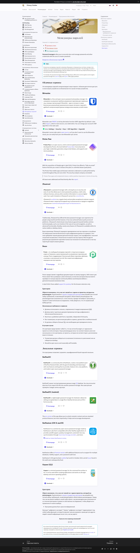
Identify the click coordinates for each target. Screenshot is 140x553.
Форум (74, 9)
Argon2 (48, 124)
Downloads (49, 116)
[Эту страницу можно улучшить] (71, 522)
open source (65, 132)
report (76, 179)
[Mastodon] (102, 548)
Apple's (66, 76)
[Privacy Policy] (59, 111)
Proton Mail (70, 147)
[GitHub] (114, 548)
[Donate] (116, 5)
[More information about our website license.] (24, 551)
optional (57, 76)
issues (89, 458)
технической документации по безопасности (66, 203)
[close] (138, 2)
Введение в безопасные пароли (52, 60)
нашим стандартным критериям (72, 294)
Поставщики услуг (52, 51)
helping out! (86, 534)
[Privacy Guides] (23, 5)
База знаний (32, 9)
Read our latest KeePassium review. (55, 438)
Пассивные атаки (51, 48)
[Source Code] (63, 111)
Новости (67, 9)
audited (53, 199)
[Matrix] (108, 548)
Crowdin (92, 532)
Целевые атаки (51, 45)
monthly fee (80, 196)
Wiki (79, 9)
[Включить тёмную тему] (113, 5)
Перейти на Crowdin (68, 529)
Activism (50, 9)
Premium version (60, 452)
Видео (61, 9)
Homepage (51, 111)
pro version (48, 416)
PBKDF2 (54, 121)
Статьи (56, 9)
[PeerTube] (105, 548)
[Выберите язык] (109, 5)
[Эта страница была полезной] (69, 522)
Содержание (104, 16)
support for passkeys (65, 284)
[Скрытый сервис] (116, 548)
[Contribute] (66, 373)
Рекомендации (42, 9)
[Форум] (111, 548)
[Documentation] (61, 111)
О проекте (85, 9)
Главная (24, 9)
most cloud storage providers (67, 435)
